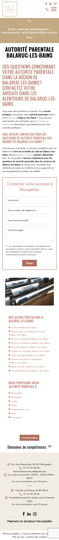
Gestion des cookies (37, 536)
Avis (29, 21)
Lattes (14, 401)
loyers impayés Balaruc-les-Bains (28, 355)
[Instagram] (55, 3)
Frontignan (16, 417)
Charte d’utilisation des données (38, 533)
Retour (29, 37)
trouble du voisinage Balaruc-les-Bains (30, 351)
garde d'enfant (25, 154)
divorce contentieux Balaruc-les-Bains (30, 343)
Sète (13, 413)
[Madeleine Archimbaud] (9, 9)
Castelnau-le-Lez (19, 409)
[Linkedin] (50, 3)
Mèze (14, 405)
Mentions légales (11, 533)
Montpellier (16, 393)
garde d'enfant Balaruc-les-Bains (28, 366)
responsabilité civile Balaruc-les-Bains (30, 370)
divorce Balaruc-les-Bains (24, 327)
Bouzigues (16, 397)
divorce (12, 117)
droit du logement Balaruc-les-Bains (29, 347)
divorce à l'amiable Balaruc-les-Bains (29, 338)
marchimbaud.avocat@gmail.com (29, 471)
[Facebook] (46, 3)
